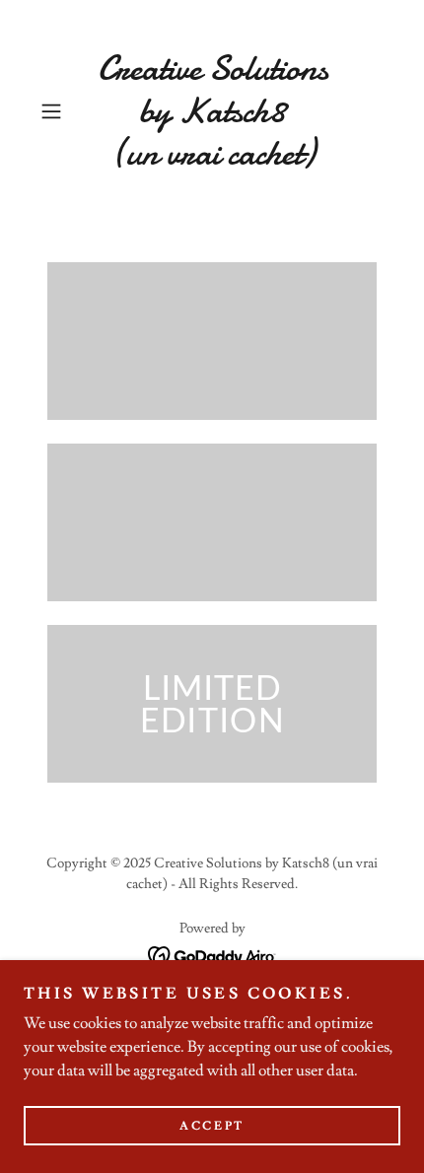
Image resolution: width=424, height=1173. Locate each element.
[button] (59, 111)
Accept (211, 1126)
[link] (212, 111)
